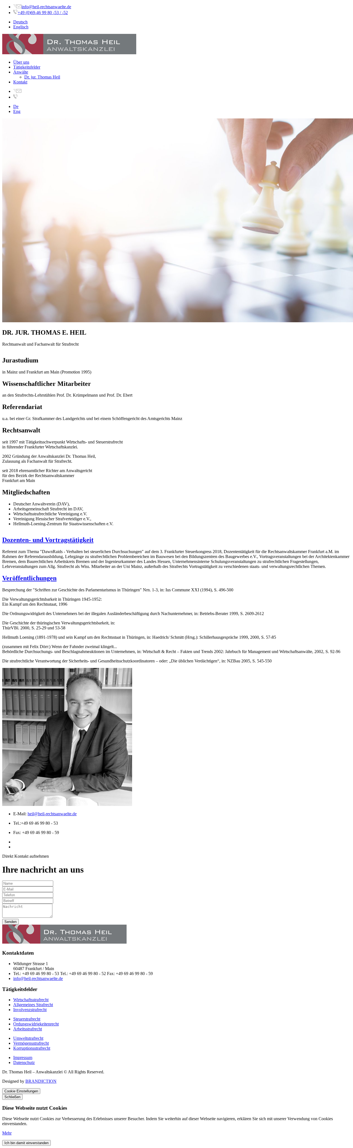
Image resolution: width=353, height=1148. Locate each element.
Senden (10, 922)
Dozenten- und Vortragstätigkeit (47, 539)
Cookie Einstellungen (21, 1091)
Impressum (22, 1057)
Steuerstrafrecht (26, 1019)
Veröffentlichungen (29, 578)
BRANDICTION (41, 1081)
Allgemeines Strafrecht (33, 1004)
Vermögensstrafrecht (31, 1043)
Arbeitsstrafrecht (27, 1029)
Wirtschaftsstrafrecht (31, 999)
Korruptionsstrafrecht (31, 1048)
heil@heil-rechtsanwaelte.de (52, 813)
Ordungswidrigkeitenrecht (36, 1024)
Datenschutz (24, 1062)
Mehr (7, 1133)
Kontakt (20, 82)
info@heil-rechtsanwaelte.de (46, 6)
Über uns (21, 62)
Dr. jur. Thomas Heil (42, 77)
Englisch (20, 27)
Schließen (12, 1097)
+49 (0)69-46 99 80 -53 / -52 (43, 12)
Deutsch (20, 22)
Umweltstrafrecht (28, 1038)
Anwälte (20, 72)
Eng (16, 111)
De (15, 106)
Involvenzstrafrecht (30, 1009)
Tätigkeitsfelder (26, 67)
